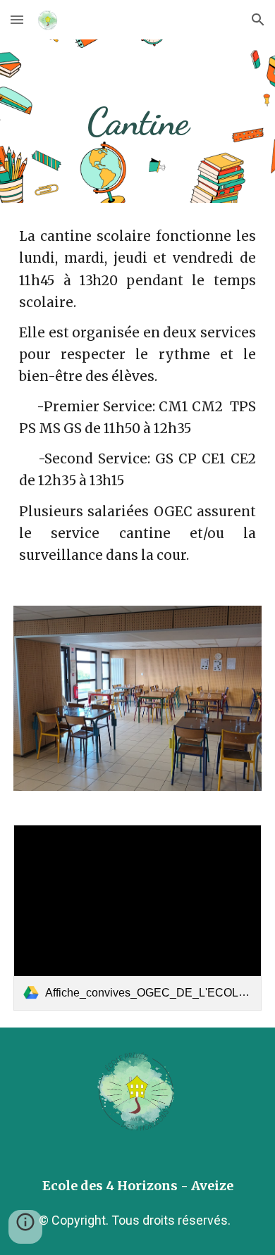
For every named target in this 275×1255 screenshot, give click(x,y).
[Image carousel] (137, 698)
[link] (137, 918)
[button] (17, 19)
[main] (137, 121)
